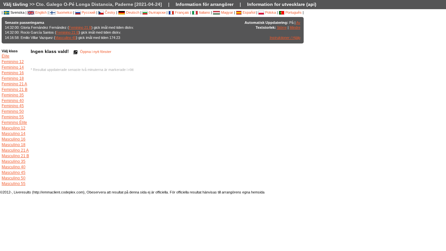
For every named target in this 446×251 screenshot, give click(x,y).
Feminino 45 (13, 106)
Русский (88, 12)
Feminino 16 (13, 73)
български (157, 12)
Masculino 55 (13, 183)
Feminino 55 (13, 117)
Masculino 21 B (15, 156)
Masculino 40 (13, 167)
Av (298, 23)
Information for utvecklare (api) (281, 4)
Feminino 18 (13, 78)
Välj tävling (15, 4)
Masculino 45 (65, 38)
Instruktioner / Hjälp (285, 38)
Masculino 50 (13, 178)
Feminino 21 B (80, 27)
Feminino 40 (13, 100)
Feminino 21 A (14, 84)
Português (293, 12)
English (40, 12)
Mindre (295, 27)
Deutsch (132, 12)
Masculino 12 (13, 128)
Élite (5, 56)
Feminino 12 (13, 61)
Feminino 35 (13, 95)
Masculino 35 (13, 161)
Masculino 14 (13, 133)
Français (181, 12)
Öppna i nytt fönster (95, 52)
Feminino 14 (13, 67)
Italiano (204, 12)
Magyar (226, 12)
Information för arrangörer (204, 4)
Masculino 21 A (15, 150)
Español (248, 12)
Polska (270, 12)
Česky (109, 12)
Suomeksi (64, 12)
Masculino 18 (13, 144)
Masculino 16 (13, 139)
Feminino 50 (13, 111)
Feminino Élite (14, 122)
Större (282, 27)
